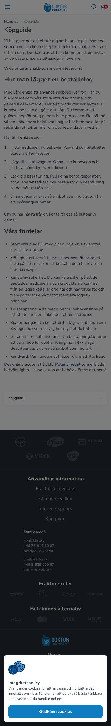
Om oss (55, 654)
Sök (94, 7)
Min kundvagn (105, 7)
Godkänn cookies (55, 711)
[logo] (55, 641)
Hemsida (11, 21)
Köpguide (16, 398)
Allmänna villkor (56, 499)
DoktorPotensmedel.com (65, 364)
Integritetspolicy (55, 509)
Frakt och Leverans (55, 489)
